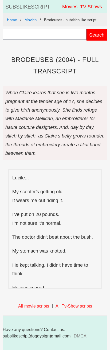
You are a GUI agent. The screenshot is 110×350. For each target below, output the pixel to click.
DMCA (80, 336)
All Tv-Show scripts (74, 306)
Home (12, 20)
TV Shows (91, 6)
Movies (69, 6)
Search (96, 35)
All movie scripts (33, 306)
